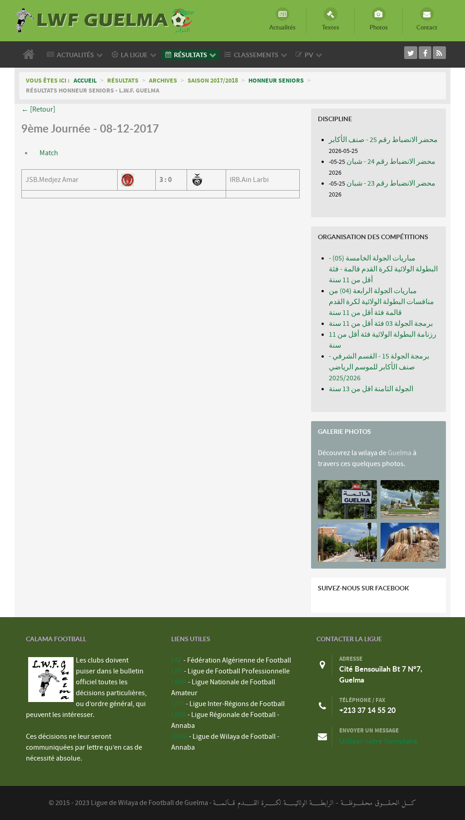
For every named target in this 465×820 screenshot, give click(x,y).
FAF (176, 660)
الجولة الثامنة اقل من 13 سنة (371, 389)
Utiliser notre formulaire (378, 741)
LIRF (177, 704)
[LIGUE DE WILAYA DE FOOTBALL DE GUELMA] (105, 19)
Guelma (399, 453)
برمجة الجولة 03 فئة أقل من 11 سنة (381, 323)
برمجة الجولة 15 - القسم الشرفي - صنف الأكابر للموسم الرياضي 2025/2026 (379, 367)
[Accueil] (30, 54)
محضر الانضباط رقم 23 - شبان (390, 183)
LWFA (179, 736)
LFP (177, 671)
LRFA (178, 715)
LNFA (179, 682)
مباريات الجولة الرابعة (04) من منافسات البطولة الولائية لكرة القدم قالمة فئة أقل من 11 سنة (381, 302)
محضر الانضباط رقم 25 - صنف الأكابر (383, 140)
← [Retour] (38, 109)
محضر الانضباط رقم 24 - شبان (390, 161)
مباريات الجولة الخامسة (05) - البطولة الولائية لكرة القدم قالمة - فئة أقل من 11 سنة (383, 269)
